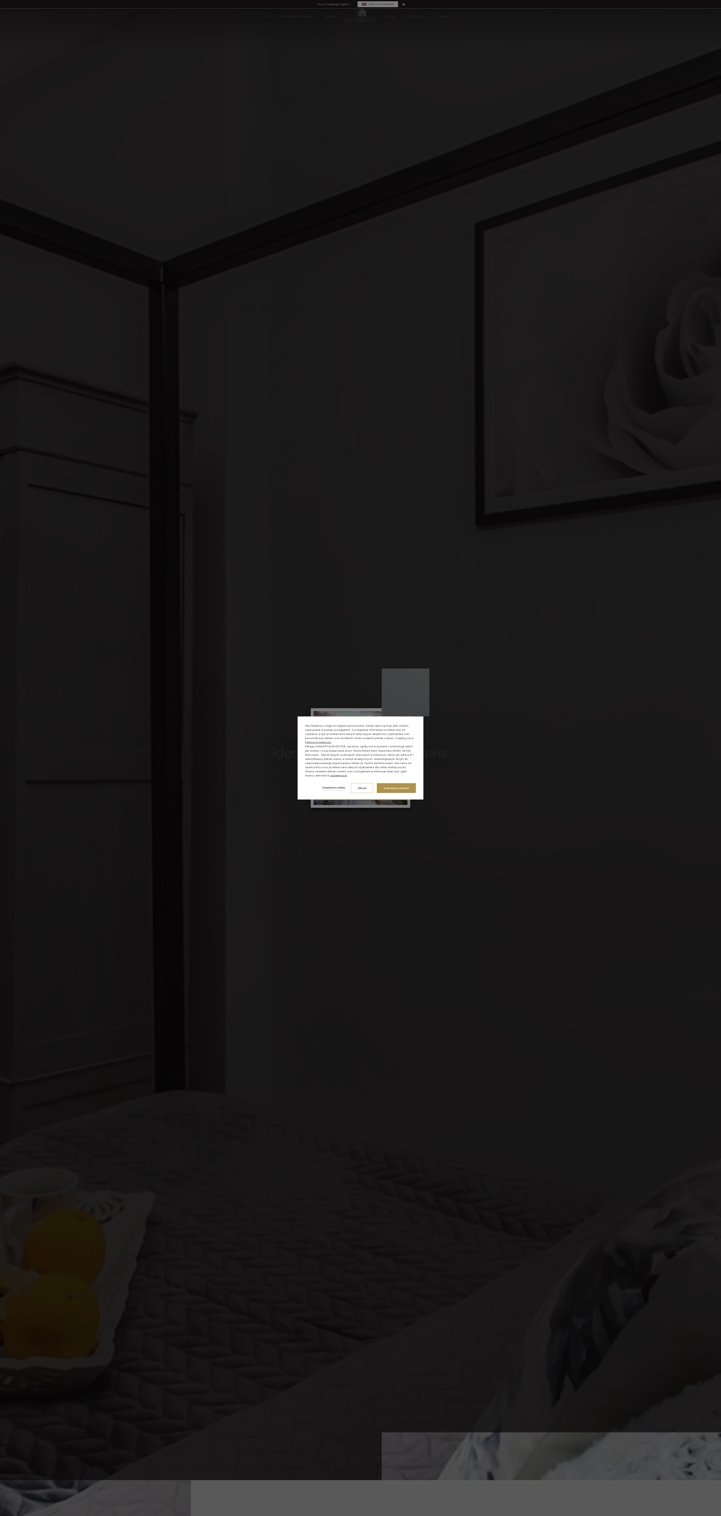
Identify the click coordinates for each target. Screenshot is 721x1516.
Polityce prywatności (318, 742)
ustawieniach (338, 775)
